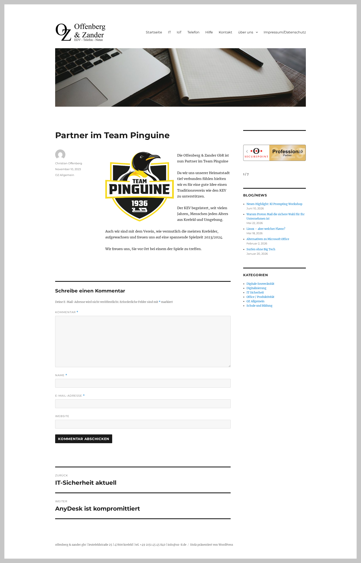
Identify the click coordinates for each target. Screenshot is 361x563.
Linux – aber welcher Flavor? (266, 229)
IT (169, 32)
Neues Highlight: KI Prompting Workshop (274, 204)
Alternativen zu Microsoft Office (268, 239)
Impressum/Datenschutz (285, 32)
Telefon (193, 32)
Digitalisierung (256, 288)
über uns (245, 32)
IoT (179, 32)
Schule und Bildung (259, 305)
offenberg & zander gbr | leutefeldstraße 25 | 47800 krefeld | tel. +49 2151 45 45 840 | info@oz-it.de (120, 545)
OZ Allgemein (64, 175)
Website (62, 416)
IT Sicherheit (255, 292)
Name (61, 375)
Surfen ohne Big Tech (261, 249)
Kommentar (66, 312)
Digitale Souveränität (260, 284)
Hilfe (209, 32)
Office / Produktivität (260, 297)
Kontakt (225, 32)
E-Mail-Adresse (70, 395)
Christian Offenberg (68, 163)
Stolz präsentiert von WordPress (211, 545)
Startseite (154, 32)
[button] (302, 151)
